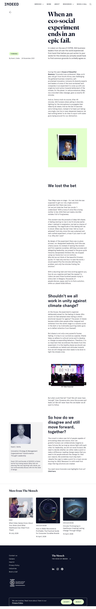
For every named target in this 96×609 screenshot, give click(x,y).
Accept (68, 602)
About (57, 4)
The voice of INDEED (60, 559)
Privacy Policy (17, 603)
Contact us (13, 555)
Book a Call (82, 4)
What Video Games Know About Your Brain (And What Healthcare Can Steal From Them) (21, 526)
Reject (80, 602)
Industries (13, 568)
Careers (12, 559)
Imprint (11, 562)
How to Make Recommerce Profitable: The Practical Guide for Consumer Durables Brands (47, 530)
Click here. (52, 471)
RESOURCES (67, 4)
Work (49, 4)
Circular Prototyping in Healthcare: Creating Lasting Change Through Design (73, 528)
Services (37, 4)
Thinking (14, 54)
